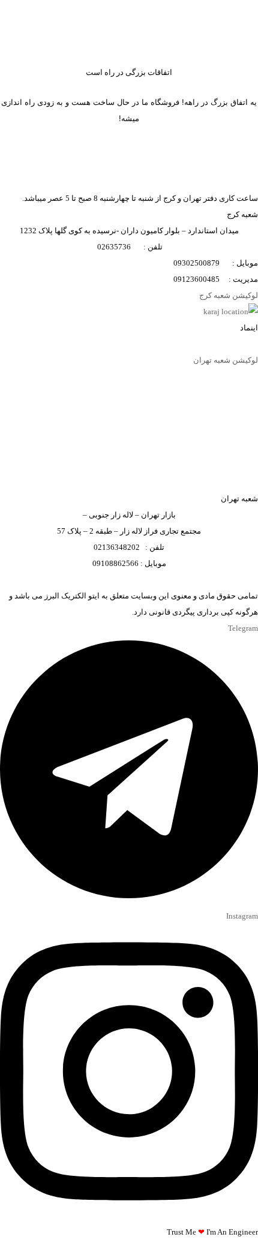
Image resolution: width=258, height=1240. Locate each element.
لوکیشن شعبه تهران (225, 360)
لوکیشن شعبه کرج (228, 295)
